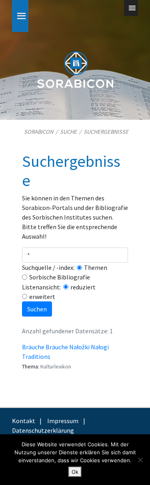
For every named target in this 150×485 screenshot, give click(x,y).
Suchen (37, 309)
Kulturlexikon (55, 366)
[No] (140, 460)
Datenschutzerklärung (43, 430)
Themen (95, 267)
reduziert (83, 287)
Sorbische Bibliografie (59, 277)
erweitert (42, 297)
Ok (75, 472)
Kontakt (23, 421)
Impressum (62, 421)
